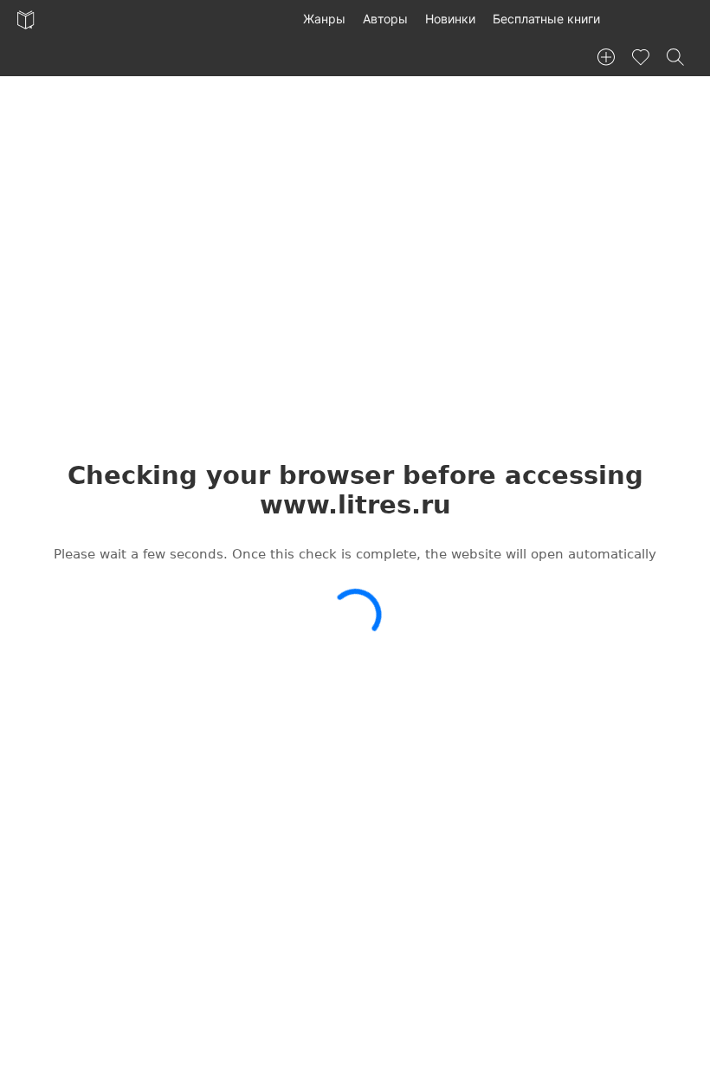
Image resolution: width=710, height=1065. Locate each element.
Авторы (385, 18)
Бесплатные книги (546, 18)
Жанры (324, 18)
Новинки (450, 18)
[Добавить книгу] (606, 57)
